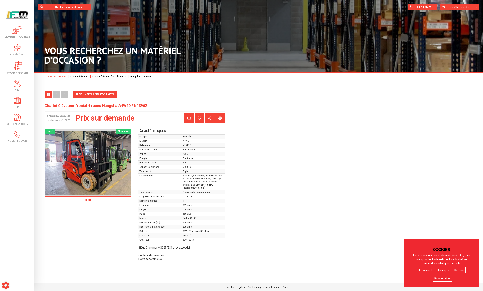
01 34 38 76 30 (422, 7)
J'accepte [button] (443, 270)
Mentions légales (236, 287)
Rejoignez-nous (17, 123)
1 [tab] (86, 201)
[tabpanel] (88, 162)
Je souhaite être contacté (94, 94)
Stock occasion (17, 73)
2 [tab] (90, 201)
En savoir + (425, 270)
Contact (286, 287)
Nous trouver (17, 140)
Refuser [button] (459, 270)
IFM (17, 106)
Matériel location (17, 37)
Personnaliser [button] (442, 278)
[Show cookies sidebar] (5, 285)
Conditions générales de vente (264, 287)
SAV (17, 89)
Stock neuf (17, 53)
